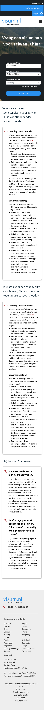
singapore (8, 645)
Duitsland (7, 632)
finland (24, 632)
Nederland (26, 640)
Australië (7, 623)
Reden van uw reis (13, 79)
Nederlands (36, 3)
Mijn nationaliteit (13, 63)
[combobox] (23, 82)
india (23, 637)
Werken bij (21, 698)
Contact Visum (9, 665)
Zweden (7, 651)
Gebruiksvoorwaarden (21, 692)
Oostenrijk (26, 643)
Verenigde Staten (28, 648)
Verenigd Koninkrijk (11, 648)
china (6, 629)
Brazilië (7, 626)
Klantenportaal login (32, 8)
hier (32, 140)
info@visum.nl (9, 662)
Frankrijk (7, 634)
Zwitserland (26, 651)
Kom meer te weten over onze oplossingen (21, 684)
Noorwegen (8, 643)
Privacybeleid (21, 689)
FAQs (21, 686)
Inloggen (35, 13)
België (24, 623)
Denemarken (26, 629)
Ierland (6, 637)
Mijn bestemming (13, 71)
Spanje (24, 645)
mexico (6, 640)
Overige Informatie (21, 695)
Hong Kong (26, 634)
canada (24, 626)
